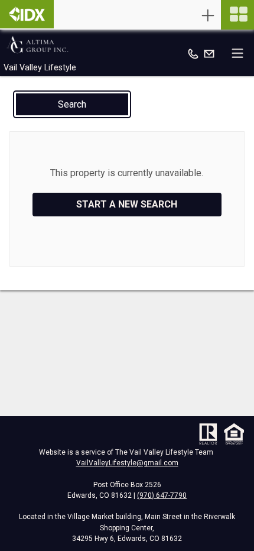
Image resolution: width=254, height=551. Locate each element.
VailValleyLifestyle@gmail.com (127, 463)
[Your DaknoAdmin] (27, 14)
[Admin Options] (208, 15)
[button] (72, 104)
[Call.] (193, 53)
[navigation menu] (237, 15)
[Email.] (209, 53)
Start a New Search (126, 204)
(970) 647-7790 (162, 495)
